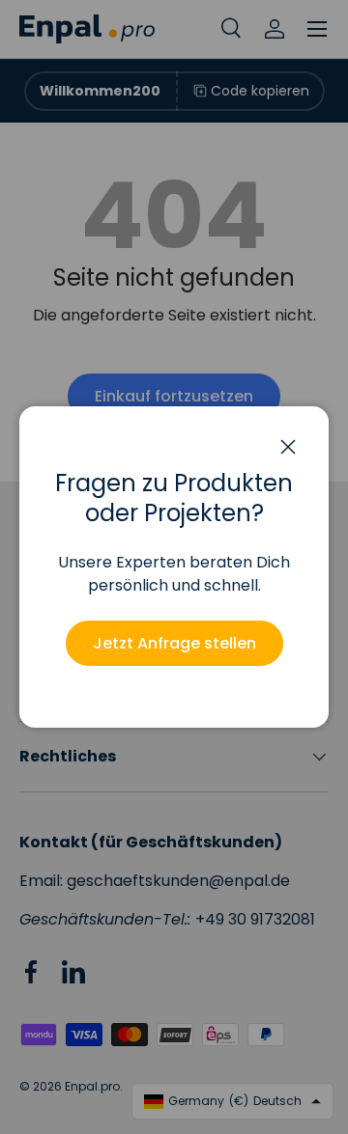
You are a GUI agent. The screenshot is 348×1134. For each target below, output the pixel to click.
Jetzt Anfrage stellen (174, 643)
